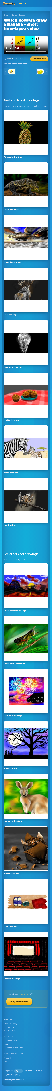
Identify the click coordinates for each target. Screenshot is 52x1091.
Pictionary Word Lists (13, 1048)
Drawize (7, 15)
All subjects (9, 1027)
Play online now (19, 1001)
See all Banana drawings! (15, 63)
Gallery (15, 15)
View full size (39, 59)
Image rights (9, 1030)
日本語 (18, 1075)
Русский (8, 1075)
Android (7, 1058)
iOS (5, 1061)
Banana (22, 15)
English (18, 1071)
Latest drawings (11, 1023)
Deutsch (28, 1071)
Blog (6, 1044)
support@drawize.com (14, 1080)
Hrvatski (38, 1071)
